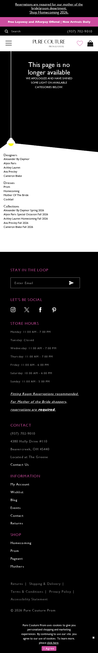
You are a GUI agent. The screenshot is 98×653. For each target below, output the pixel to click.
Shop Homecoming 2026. (49, 12)
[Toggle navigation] (8, 43)
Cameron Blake (13, 176)
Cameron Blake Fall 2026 (18, 227)
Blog (13, 500)
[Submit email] (71, 282)
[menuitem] (13, 310)
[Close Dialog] (93, 637)
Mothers (17, 566)
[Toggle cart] (90, 44)
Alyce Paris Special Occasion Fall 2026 (26, 214)
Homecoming (11, 191)
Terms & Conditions (27, 591)
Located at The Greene (29, 457)
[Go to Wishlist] (80, 44)
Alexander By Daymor (16, 159)
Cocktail (9, 199)
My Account (19, 484)
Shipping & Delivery (45, 584)
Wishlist (17, 492)
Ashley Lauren (12, 167)
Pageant (16, 558)
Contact (17, 515)
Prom (7, 186)
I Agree (49, 648)
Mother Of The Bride (16, 195)
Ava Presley (10, 171)
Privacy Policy (60, 591)
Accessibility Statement (29, 599)
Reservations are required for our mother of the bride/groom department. (49, 6)
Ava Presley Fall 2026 (16, 223)
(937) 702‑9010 (22, 433)
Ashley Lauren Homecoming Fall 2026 (26, 218)
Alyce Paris (10, 163)
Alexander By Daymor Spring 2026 (24, 210)
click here (53, 642)
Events (15, 508)
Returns (16, 523)
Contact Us (19, 464)
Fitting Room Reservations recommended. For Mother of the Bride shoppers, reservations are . (44, 401)
